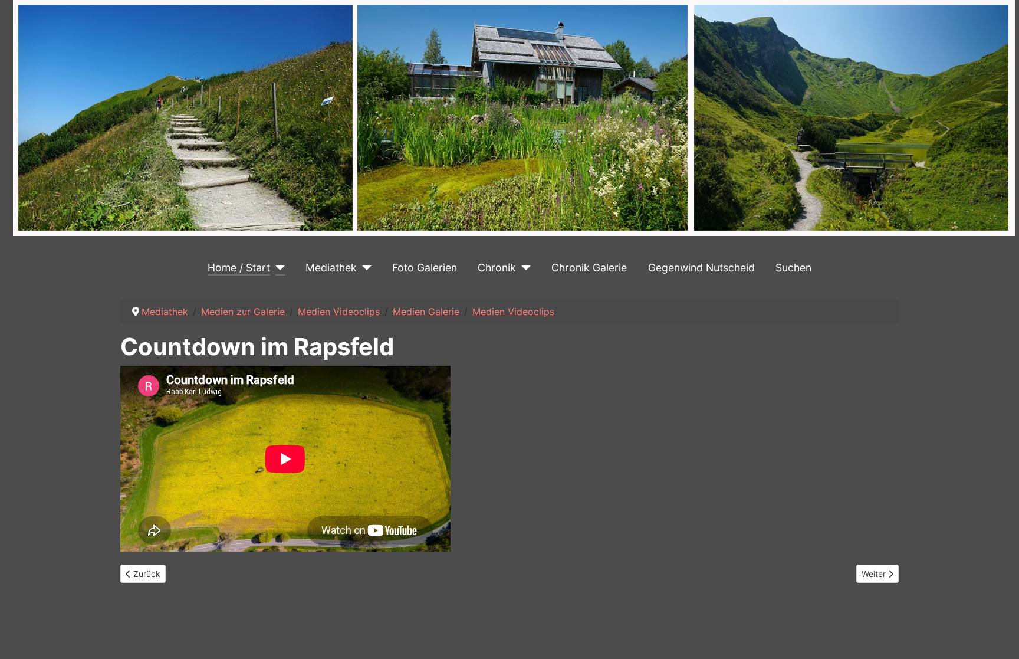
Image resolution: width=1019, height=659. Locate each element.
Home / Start (239, 267)
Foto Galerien (424, 267)
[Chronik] (523, 268)
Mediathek (331, 267)
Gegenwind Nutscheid (701, 267)
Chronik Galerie (589, 267)
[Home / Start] (277, 268)
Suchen (793, 267)
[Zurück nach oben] (998, 637)
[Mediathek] (364, 268)
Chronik (497, 267)
